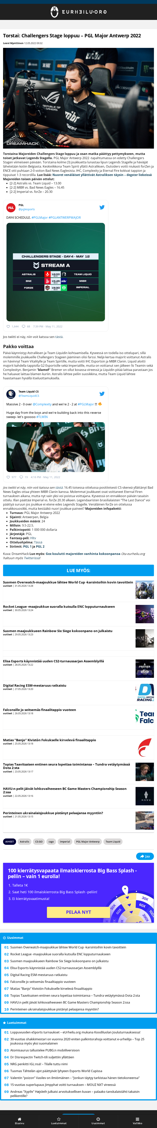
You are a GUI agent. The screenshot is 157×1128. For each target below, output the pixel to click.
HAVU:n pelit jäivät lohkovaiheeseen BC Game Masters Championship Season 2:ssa (65, 790)
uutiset (7, 585)
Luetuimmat (16, 1023)
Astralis (24, 841)
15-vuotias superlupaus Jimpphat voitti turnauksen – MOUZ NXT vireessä (63, 1085)
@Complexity (42, 404)
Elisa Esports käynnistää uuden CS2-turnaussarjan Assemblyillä (53, 661)
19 (26, 477)
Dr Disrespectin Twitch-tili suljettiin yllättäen (42, 1057)
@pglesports (27, 209)
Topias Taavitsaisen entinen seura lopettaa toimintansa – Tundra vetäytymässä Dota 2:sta (66, 766)
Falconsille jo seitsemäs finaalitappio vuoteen (39, 710)
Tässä (38, 542)
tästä (59, 337)
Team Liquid (113, 841)
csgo (51, 841)
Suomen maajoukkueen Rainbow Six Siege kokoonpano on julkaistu (57, 631)
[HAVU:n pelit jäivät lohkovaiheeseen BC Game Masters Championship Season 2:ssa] (145, 796)
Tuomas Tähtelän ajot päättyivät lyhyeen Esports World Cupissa (56, 1071)
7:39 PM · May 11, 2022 (47, 326)
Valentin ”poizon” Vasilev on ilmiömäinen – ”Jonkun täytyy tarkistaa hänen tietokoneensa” (75, 1078)
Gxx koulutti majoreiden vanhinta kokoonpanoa (83, 554)
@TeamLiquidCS (29, 396)
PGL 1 (27, 546)
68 (28, 326)
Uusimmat (15, 938)
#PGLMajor (40, 217)
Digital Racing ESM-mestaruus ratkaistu (34, 685)
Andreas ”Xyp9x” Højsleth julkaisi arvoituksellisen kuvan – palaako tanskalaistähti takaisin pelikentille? (75, 1094)
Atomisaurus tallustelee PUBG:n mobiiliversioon (45, 1050)
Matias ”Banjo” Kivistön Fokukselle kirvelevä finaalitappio (49, 740)
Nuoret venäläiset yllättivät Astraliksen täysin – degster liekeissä (102, 175)
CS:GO (39, 841)
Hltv (33, 538)
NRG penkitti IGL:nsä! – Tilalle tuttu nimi (39, 1064)
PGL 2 (40, 546)
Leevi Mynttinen (13, 43)
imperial (65, 841)
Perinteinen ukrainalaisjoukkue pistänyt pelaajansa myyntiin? (53, 813)
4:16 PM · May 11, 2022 (45, 477)
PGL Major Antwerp (88, 841)
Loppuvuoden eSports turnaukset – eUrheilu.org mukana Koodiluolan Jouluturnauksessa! (75, 1032)
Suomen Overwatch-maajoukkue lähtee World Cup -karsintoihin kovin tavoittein (68, 582)
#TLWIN (42, 417)
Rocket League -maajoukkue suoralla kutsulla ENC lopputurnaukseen (59, 606)
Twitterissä (31, 558)
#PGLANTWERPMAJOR (65, 217)
